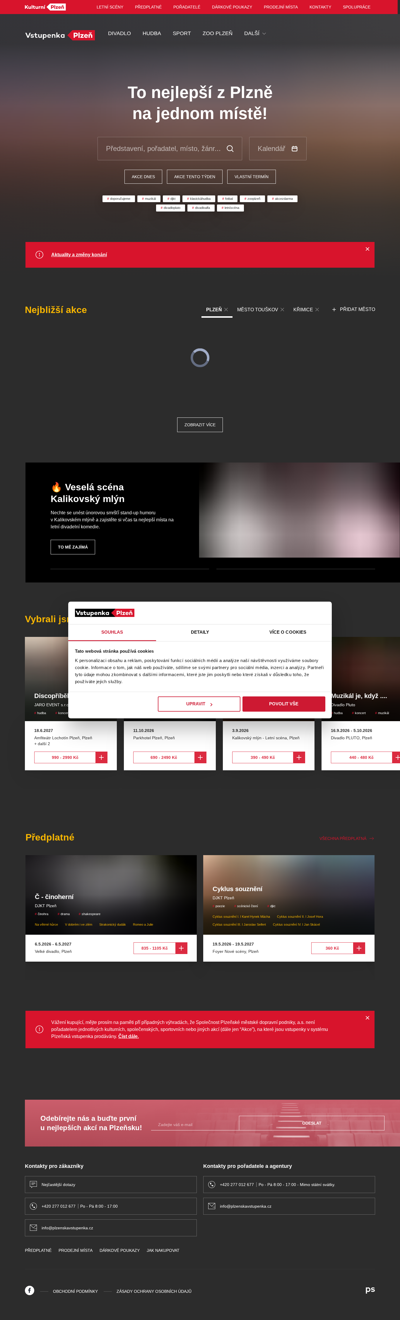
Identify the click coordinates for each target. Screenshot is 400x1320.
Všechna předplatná (342, 838)
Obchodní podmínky (75, 1291)
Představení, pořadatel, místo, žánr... (163, 148)
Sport (182, 33)
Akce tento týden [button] (194, 177)
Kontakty (320, 7)
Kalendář (271, 148)
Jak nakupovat (163, 1250)
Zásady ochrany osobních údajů (154, 1291)
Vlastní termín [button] (252, 177)
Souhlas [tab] (112, 632)
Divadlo (119, 33)
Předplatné (148, 7)
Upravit (195, 704)
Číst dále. (128, 1036)
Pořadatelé (186, 7)
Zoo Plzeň (218, 33)
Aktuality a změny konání (79, 254)
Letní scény (110, 7)
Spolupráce (356, 7)
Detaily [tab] (200, 632)
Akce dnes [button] (143, 177)
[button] (353, 309)
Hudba (152, 33)
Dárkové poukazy (232, 7)
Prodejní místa (281, 7)
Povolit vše (283, 704)
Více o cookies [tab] (287, 632)
